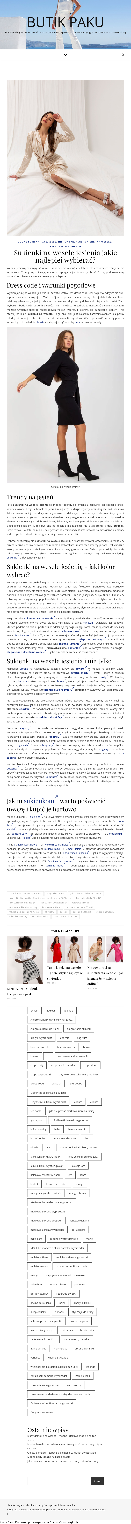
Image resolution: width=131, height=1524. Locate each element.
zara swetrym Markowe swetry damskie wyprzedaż (61, 1394)
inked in (35, 1147)
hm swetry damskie (64, 1138)
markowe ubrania (79, 1220)
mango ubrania (77, 1193)
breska (35, 1056)
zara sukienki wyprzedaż (45, 1385)
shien (62, 1302)
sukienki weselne (40, 916)
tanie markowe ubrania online (78, 1330)
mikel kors (36, 1238)
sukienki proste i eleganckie (46, 1321)
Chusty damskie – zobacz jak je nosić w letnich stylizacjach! (61, 1452)
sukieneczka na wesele (38, 618)
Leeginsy (24, 728)
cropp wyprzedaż (41, 1074)
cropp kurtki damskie (63, 1065)
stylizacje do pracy (82, 1312)
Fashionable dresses (60, 861)
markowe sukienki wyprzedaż (48, 1211)
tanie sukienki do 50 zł (43, 1339)
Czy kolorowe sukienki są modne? (25, 893)
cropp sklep (90, 1065)
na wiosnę (49, 911)
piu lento (80, 1284)
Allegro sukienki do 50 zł (45, 1028)
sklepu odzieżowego (91, 639)
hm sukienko (38, 1138)
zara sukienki (82, 1375)
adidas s (68, 1010)
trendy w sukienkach (65, 246)
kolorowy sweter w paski (45, 1174)
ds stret (56, 1083)
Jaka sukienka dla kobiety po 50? (85, 893)
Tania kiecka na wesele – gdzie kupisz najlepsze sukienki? (65, 972)
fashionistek (22, 635)
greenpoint (37, 1120)
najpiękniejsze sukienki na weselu (65, 1275)
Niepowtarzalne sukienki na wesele (84, 241)
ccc (48, 1056)
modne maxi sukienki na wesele (24, 911)
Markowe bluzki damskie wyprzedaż (52, 1202)
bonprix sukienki (40, 1047)
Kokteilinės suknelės (56, 844)
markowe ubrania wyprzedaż (47, 1229)
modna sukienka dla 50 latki (79, 907)
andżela (64, 1037)
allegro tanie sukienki (79, 1028)
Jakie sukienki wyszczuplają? (53, 902)
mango (80, 1184)
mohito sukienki (39, 1257)
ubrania (24, 668)
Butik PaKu (65, 22)
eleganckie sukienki (56, 893)
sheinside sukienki (41, 1302)
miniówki (88, 622)
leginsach (22, 745)
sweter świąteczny (42, 1330)
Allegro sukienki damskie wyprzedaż (51, 1019)
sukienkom (39, 801)
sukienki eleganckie (82, 911)
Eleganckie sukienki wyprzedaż (48, 1102)
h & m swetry (38, 1129)
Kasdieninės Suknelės (75, 853)
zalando (90, 1366)
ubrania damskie (84, 1348)
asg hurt (82, 1037)
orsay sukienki (58, 1284)
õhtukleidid (115, 833)
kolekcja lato (78, 1165)
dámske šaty (19, 833)
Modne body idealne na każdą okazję (48, 1456)
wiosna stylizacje (58, 1357)
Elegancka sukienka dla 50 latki (48, 1092)
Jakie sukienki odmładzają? (22, 902)
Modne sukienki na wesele (37, 241)
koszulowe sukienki (51, 907)
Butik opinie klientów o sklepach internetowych (82, 1509)
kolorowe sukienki (80, 902)
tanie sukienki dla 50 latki (65, 916)
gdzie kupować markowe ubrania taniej (71, 1111)
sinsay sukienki (82, 1302)
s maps (59, 1312)
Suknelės (35, 816)
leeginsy (47, 745)
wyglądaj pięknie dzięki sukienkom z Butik (54, 1366)
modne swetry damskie (64, 1238)
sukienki (63, 911)
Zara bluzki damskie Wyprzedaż (49, 1375)
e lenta (78, 1102)
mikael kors (78, 1229)
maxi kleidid (74, 848)
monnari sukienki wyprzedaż (72, 1266)
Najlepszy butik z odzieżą (30, 1505)
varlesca (35, 1357)
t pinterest (60, 1348)
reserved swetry (66, 1293)
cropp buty (37, 1065)
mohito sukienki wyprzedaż (72, 1257)
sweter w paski (79, 1321)
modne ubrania (69, 643)
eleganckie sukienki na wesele (26, 652)
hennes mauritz (77, 1129)
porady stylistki (39, 1293)
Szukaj (97, 1481)
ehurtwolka (75, 1083)
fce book (36, 1111)
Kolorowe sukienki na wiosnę (23, 907)
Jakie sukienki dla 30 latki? (88, 898)
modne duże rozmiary (58, 689)
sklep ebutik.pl (39, 1312)
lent (70, 1174)
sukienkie (12, 557)
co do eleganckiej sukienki (73, 1056)
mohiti (89, 1238)
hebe (57, 1129)
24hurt (34, 1010)
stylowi (80, 668)
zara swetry (74, 1385)
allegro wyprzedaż (41, 1037)
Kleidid (11, 829)
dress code (37, 1083)
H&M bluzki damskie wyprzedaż (70, 1120)
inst (49, 1147)
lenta (83, 1174)
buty (77, 322)
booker (87, 1047)
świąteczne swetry (42, 1412)
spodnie (24, 709)
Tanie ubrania (38, 1348)
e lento (94, 1102)
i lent (87, 1138)
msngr (34, 1275)
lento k (34, 1184)
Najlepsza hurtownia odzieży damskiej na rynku (31, 1509)
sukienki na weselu (105, 911)
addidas (51, 1010)
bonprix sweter (66, 1047)
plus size (22, 681)
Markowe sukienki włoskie (46, 1220)
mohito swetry (39, 1266)
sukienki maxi (52, 848)
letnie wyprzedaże (57, 1184)
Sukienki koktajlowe (25, 844)
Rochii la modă (54, 865)
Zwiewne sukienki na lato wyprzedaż (52, 1403)
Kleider (26, 837)
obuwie (40, 322)
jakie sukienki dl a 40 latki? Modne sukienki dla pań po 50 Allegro (40, 898)
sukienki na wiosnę (18, 916)
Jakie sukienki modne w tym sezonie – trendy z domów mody (63, 1461)
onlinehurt (36, 1284)
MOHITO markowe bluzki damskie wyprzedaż (57, 1248)
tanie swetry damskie (77, 1339)
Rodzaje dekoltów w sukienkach (60, 1505)
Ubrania (11, 1505)
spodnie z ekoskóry (49, 717)
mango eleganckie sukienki (46, 1193)
